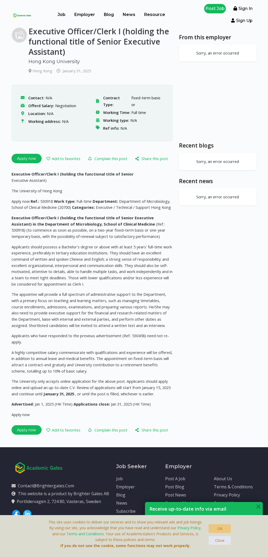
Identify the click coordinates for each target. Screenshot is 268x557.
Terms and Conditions (85, 533)
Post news (175, 495)
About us (223, 479)
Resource (154, 14)
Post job (215, 8)
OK (219, 528)
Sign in (245, 8)
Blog (109, 14)
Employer (84, 14)
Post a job (175, 479)
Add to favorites (66, 158)
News (129, 14)
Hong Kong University (54, 61)
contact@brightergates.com (46, 486)
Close (220, 540)
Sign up (244, 20)
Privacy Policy (227, 495)
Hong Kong (42, 70)
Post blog (174, 487)
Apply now (26, 158)
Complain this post (110, 158)
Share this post (155, 158)
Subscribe (126, 511)
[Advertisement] (217, 101)
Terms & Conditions (233, 487)
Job (61, 14)
